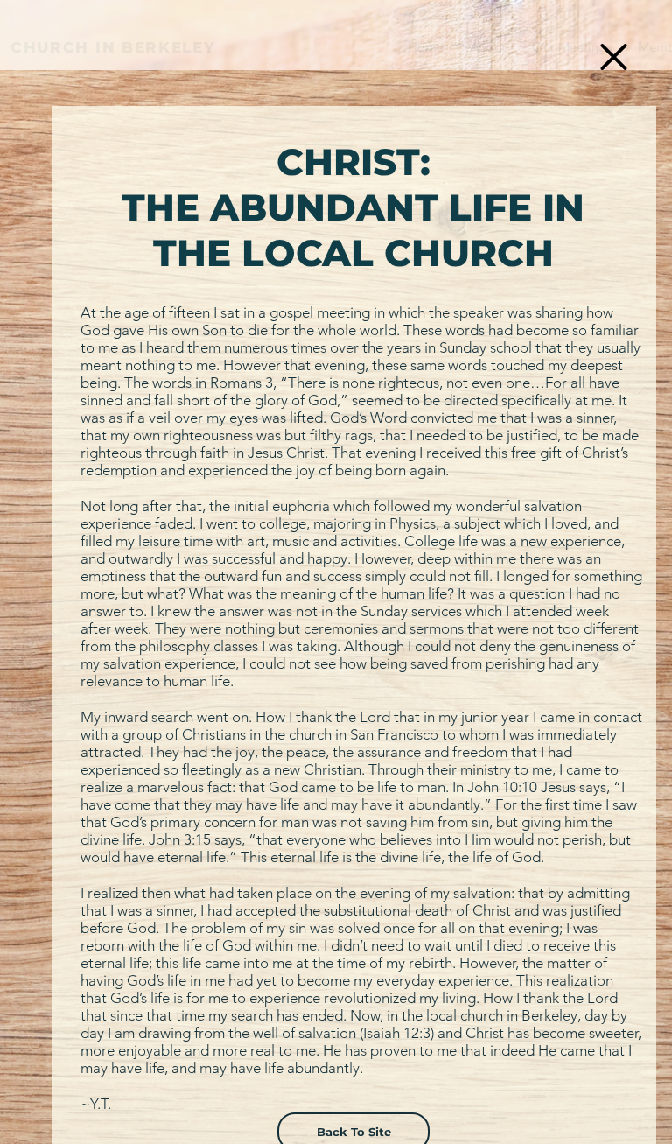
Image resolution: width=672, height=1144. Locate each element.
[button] (613, 57)
